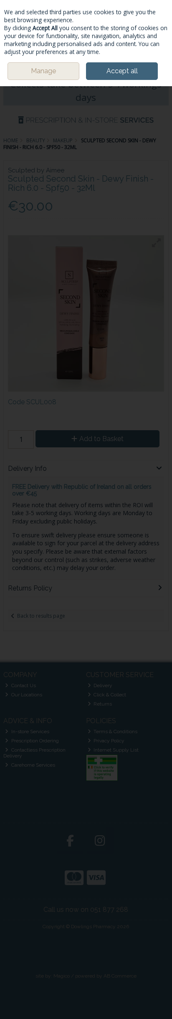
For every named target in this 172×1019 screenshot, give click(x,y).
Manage (43, 71)
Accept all (122, 71)
